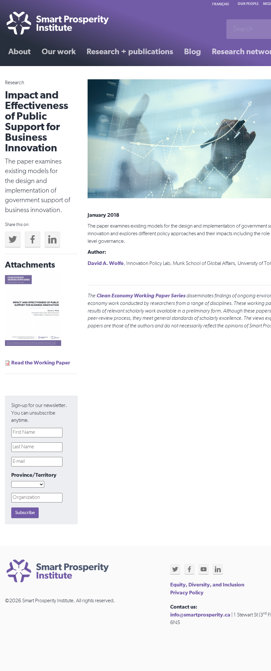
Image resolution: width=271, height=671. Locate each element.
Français (220, 4)
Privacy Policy (187, 592)
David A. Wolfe (106, 263)
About (19, 52)
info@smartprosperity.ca (200, 614)
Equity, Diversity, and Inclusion (207, 584)
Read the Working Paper (40, 362)
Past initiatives (34, 75)
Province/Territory (34, 475)
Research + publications (130, 52)
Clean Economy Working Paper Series (141, 295)
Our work (59, 52)
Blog (192, 52)
